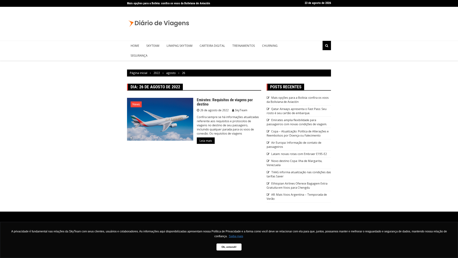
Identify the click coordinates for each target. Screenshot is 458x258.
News (136, 104)
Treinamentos (243, 46)
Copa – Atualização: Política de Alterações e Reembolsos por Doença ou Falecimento (298, 133)
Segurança (139, 56)
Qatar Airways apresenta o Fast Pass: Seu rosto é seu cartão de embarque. (297, 111)
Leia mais (205, 141)
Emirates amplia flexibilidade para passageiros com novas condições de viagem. (297, 122)
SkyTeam (152, 46)
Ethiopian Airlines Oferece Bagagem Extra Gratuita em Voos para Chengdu (297, 185)
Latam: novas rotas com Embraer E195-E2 (299, 154)
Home (135, 46)
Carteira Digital (212, 46)
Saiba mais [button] (236, 236)
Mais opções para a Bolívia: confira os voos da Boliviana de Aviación (168, 3)
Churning (269, 46)
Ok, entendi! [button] (229, 246)
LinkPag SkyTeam (180, 46)
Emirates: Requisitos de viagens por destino (225, 102)
